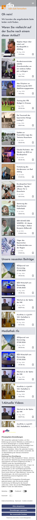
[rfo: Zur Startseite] (14, 6)
